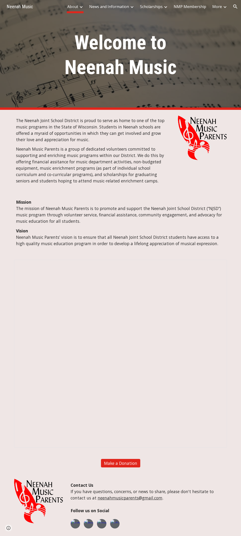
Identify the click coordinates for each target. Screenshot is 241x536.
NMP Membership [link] (190, 6)
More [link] (217, 6)
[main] (120, 55)
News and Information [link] (109, 6)
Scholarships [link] (151, 6)
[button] (235, 6)
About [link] (72, 6)
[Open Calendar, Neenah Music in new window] (218, 266)
